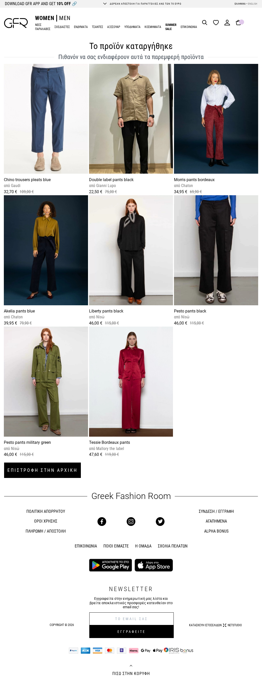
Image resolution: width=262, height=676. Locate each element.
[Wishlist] (217, 22)
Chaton (186, 185)
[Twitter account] (160, 521)
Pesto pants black (190, 311)
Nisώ (99, 317)
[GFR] (16, 23)
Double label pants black (111, 179)
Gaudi (15, 185)
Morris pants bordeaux (194, 179)
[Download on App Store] (154, 566)
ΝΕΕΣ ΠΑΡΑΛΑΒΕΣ (42, 27)
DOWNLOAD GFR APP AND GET (41, 3)
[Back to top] (131, 666)
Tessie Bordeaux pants (109, 442)
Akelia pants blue (19, 311)
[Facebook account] (101, 521)
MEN (65, 18)
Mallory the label (109, 448)
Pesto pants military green (27, 442)
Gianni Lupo (105, 185)
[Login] (227, 24)
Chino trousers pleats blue (27, 179)
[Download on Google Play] (110, 566)
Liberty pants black (106, 311)
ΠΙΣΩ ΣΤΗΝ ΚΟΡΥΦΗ (131, 673)
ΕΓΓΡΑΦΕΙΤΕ (131, 632)
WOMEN (44, 18)
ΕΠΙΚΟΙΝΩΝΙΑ (189, 27)
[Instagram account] (131, 521)
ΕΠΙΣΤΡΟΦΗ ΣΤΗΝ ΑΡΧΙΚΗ (42, 470)
